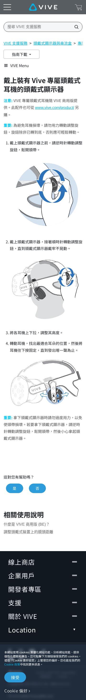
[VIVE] (43, 7)
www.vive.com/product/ (54, 108)
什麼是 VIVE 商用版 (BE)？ (27, 524)
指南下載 (20, 54)
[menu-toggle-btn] (7, 7)
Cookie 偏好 (15, 691)
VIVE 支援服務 (15, 43)
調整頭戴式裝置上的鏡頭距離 (28, 532)
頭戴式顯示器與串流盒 (52, 43)
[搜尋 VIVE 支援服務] (75, 27)
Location (22, 629)
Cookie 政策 (12, 664)
